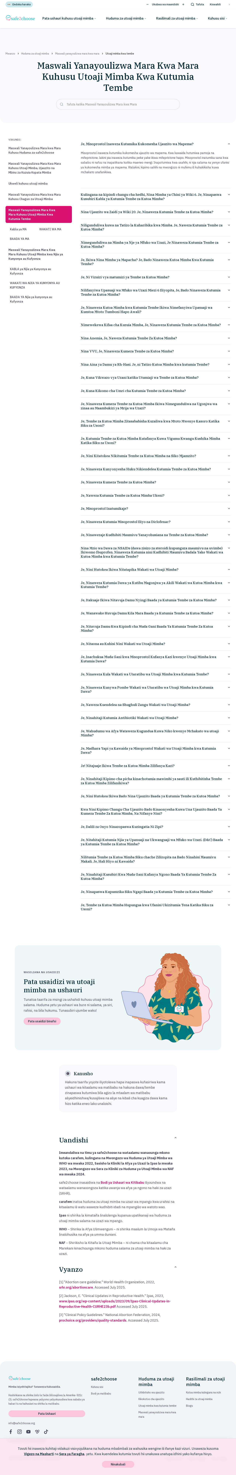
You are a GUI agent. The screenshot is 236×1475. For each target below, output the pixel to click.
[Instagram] (19, 1431)
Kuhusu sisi (216, 18)
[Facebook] (10, 1431)
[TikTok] (46, 1431)
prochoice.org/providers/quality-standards (92, 1320)
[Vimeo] (37, 1431)
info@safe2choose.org (21, 1423)
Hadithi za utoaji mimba (199, 1399)
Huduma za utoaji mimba (124, 18)
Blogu (189, 1405)
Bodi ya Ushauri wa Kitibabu (122, 1182)
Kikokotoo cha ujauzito (151, 1399)
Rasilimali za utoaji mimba (175, 18)
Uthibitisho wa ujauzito (151, 1392)
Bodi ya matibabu (101, 1393)
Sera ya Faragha (71, 1454)
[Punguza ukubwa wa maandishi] (147, 4)
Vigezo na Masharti (39, 1454)
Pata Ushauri (47, 1413)
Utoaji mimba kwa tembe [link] (120, 53)
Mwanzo (10, 53)
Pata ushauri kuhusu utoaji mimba (67, 18)
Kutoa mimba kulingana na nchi (203, 1392)
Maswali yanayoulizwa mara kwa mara (77, 53)
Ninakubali (118, 1464)
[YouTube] (28, 1431)
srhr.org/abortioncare (76, 1287)
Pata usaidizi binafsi (42, 1021)
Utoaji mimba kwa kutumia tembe (157, 1405)
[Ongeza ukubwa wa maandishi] (183, 4)
